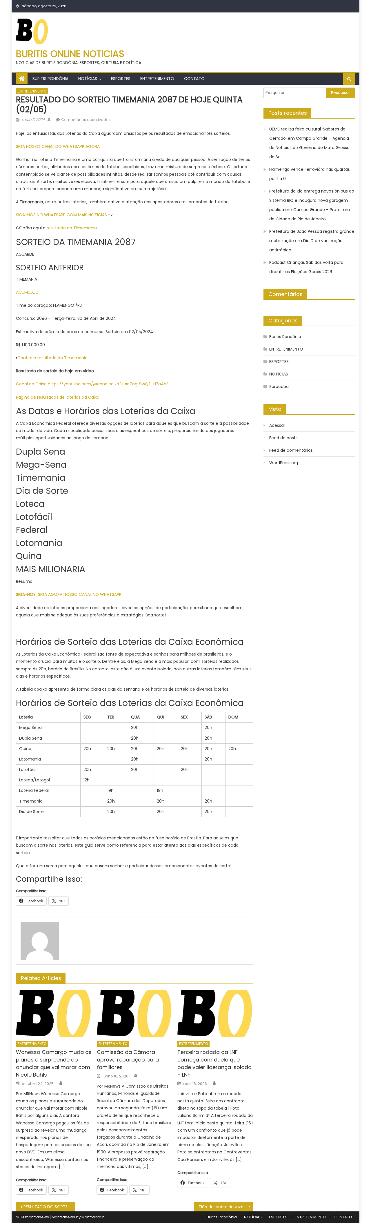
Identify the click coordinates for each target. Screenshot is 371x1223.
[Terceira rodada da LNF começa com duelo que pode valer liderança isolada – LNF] (215, 1013)
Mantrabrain (93, 1217)
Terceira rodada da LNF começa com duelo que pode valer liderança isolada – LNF (214, 1063)
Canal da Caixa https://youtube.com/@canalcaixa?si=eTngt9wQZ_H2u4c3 (92, 384)
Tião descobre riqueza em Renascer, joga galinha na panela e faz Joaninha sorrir (226, 1207)
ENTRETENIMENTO (157, 78)
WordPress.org (283, 463)
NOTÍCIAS (87, 78)
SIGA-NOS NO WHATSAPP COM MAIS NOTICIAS (62, 215)
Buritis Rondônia (50, 78)
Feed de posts (283, 438)
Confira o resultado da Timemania (52, 358)
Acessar (277, 425)
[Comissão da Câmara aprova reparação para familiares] (135, 1013)
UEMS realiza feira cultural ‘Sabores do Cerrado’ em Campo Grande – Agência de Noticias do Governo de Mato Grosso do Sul (309, 143)
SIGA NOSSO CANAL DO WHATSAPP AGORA (58, 146)
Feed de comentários (291, 450)
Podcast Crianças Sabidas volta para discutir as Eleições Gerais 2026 (306, 267)
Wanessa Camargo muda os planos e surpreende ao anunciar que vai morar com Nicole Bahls (54, 1063)
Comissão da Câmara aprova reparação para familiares (128, 1059)
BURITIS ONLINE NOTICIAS (70, 53)
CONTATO (194, 78)
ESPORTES (120, 78)
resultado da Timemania (72, 228)
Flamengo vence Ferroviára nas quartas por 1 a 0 (309, 174)
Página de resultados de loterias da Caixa (58, 397)
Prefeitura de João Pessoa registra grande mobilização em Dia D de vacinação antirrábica (311, 240)
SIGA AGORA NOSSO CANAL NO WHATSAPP (79, 594)
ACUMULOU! (27, 292)
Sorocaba (279, 386)
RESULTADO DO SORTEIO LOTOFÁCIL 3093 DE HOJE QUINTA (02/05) (49, 1207)
